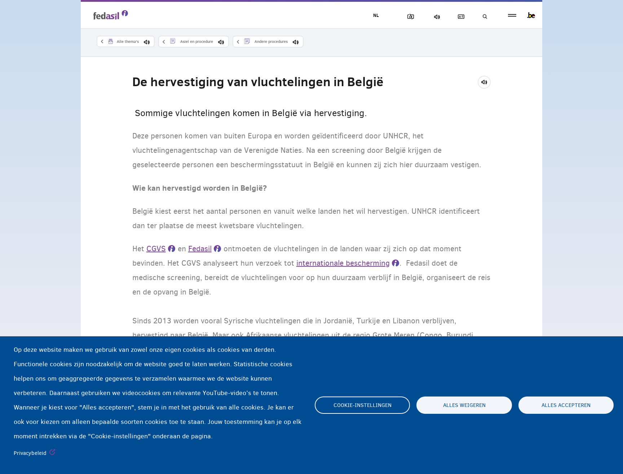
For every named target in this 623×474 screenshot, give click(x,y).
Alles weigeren (464, 405)
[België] (531, 15)
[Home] (110, 14)
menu (512, 15)
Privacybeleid (30, 453)
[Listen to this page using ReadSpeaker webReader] (486, 81)
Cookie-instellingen (362, 405)
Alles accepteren (566, 405)
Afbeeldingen (409, 16)
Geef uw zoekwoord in (484, 16)
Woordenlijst (459, 16)
